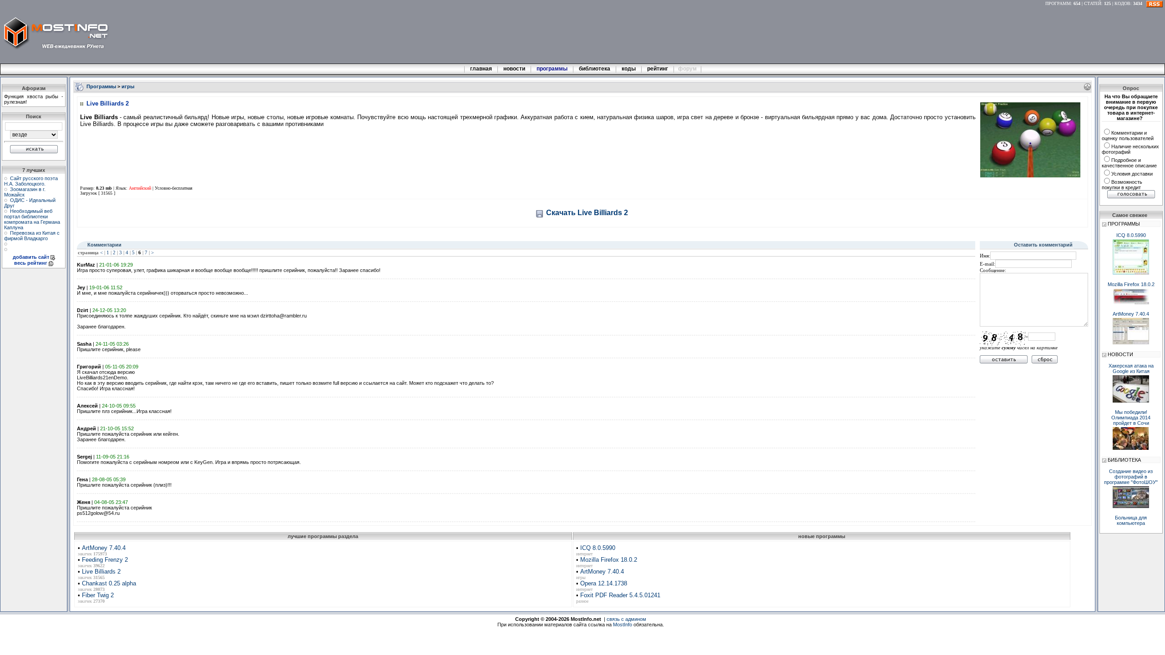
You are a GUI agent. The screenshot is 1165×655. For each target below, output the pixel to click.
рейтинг (658, 69)
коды (628, 69)
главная (481, 69)
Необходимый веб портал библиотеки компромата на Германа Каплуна (32, 219)
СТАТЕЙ (1092, 3)
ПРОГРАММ (1058, 3)
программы (552, 69)
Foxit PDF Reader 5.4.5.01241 (620, 595)
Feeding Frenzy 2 (105, 559)
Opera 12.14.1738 (603, 583)
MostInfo (622, 624)
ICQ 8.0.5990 (597, 547)
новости (514, 69)
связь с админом (626, 619)
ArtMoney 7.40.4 (104, 547)
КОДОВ (1122, 3)
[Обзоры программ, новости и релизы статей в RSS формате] (1154, 3)
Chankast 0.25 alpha (109, 583)
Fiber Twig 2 (98, 595)
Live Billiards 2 (101, 571)
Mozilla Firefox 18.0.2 (608, 559)
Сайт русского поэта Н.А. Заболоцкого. (31, 181)
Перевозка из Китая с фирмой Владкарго (32, 235)
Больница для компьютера (1131, 520)
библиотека (594, 69)
